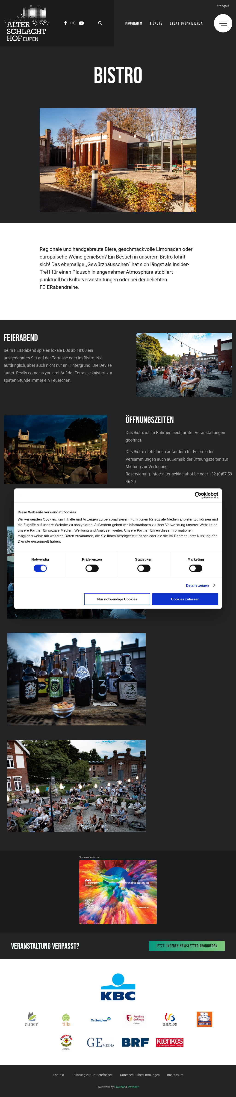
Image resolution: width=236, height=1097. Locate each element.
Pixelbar (119, 1087)
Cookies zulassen (185, 599)
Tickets (156, 23)
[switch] (92, 568)
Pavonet (133, 1087)
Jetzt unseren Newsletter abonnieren (187, 946)
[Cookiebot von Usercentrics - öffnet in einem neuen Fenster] (198, 495)
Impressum (175, 1075)
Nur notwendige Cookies (117, 599)
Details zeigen (197, 585)
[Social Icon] (65, 23)
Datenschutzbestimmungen (140, 1075)
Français (223, 6)
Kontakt (58, 1075)
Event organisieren (186, 23)
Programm (133, 23)
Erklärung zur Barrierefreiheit (92, 1075)
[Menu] (223, 23)
